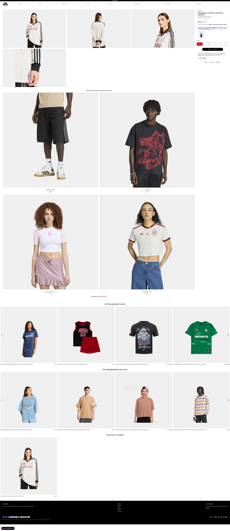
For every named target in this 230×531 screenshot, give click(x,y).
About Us (119, 503)
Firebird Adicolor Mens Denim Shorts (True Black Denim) (13, 93)
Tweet (208, 62)
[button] (8, 528)
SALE (109, 3)
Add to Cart (212, 49)
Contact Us (120, 505)
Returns (119, 509)
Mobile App (120, 511)
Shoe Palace (6, 519)
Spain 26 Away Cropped (147, 291)
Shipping (119, 508)
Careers (119, 506)
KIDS (88, 3)
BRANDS (168, 3)
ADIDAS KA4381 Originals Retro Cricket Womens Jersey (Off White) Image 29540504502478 (149, 10)
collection (103, 296)
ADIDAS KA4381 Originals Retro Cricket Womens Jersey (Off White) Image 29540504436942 (20, 10)
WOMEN (64, 3)
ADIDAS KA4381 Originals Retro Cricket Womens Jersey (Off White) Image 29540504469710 (84, 10)
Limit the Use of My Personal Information (27, 519)
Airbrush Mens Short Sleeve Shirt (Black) (107, 93)
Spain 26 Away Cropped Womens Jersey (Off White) (109, 194)
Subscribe (208, 508)
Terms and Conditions (12, 519)
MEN (40, 3)
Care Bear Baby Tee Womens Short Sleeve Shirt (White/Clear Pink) (15, 194)
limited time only (207, 28)
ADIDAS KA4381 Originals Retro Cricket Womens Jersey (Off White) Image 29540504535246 (20, 49)
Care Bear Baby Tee (50, 291)
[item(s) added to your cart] (223, 4)
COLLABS (198, 3)
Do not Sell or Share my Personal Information (42, 519)
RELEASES (137, 3)
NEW (20, 3)
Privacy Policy (18, 519)
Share (214, 62)
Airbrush (147, 189)
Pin (219, 62)
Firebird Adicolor (51, 189)
